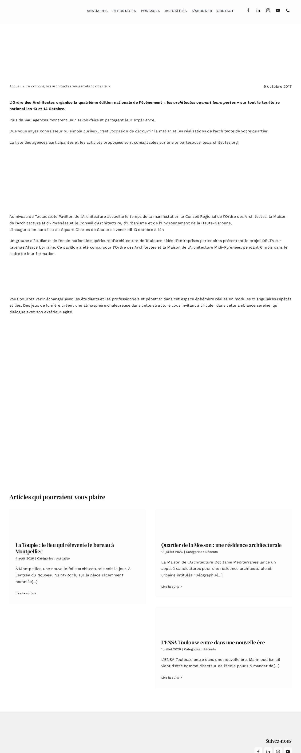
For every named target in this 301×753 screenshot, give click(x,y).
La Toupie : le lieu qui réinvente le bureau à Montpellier (65, 548)
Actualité (63, 558)
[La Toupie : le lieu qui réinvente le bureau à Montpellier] (78, 522)
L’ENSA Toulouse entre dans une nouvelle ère (213, 642)
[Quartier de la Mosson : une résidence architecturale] (223, 522)
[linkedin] (258, 10)
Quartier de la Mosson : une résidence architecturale (221, 545)
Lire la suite (25, 593)
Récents (211, 552)
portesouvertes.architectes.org (208, 142)
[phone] (288, 10)
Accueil (15, 86)
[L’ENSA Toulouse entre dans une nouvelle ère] (223, 619)
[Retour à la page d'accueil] (33, 9)
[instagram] (268, 10)
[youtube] (278, 10)
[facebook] (248, 10)
